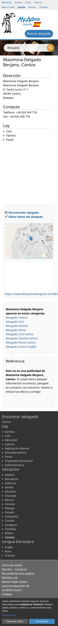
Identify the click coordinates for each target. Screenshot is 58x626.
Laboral (10, 444)
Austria (18, 2)
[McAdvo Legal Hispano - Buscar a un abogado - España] (29, 19)
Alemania (7, 2)
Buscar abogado (39, 33)
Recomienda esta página (18, 573)
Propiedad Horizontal (19, 461)
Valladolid (11, 516)
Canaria (10, 504)
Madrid (9, 475)
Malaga (10, 508)
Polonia (32, 7)
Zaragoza (11, 525)
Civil (7, 436)
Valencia (10, 483)
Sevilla (9, 487)
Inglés (9, 547)
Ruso (8, 551)
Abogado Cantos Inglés (21, 346)
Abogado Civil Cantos (20, 334)
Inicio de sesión (12, 565)
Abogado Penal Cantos (21, 342)
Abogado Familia (17, 326)
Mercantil (11, 440)
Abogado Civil (15, 321)
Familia (9, 432)
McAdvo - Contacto (14, 569)
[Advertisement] (29, 171)
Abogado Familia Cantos (22, 338)
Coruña (9, 520)
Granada (10, 495)
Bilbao (9, 533)
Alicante (10, 491)
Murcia (9, 500)
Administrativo (14, 465)
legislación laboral (17, 448)
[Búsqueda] (50, 48)
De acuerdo (42, 621)
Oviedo (9, 512)
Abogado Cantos (17, 317)
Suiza (28, 2)
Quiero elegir (9, 615)
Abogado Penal (16, 330)
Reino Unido (8, 7)
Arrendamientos (15, 452)
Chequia (43, 7)
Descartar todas (15, 621)
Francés (10, 555)
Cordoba (10, 529)
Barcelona (11, 479)
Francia (37, 2)
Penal (8, 456)
